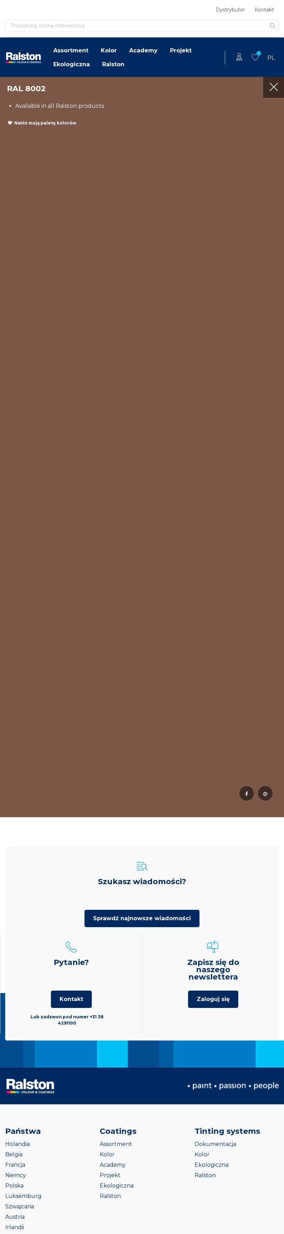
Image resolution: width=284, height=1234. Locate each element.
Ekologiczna (71, 64)
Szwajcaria (19, 1206)
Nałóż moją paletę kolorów (45, 123)
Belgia (14, 1154)
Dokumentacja (215, 1144)
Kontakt (264, 10)
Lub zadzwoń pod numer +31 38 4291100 (67, 1020)
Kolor (109, 50)
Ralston (113, 64)
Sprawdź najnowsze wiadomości (142, 918)
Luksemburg (23, 1196)
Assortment (70, 50)
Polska (14, 1185)
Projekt (181, 50)
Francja (15, 1165)
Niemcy (15, 1175)
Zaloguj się (213, 999)
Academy (143, 50)
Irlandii (14, 1227)
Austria (15, 1217)
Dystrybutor (230, 10)
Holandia (17, 1144)
